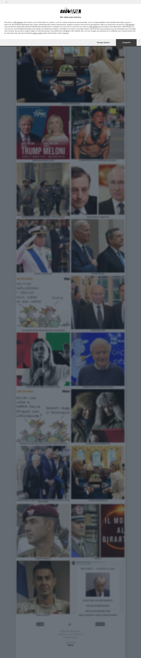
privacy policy (38, 33)
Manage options (103, 42)
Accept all (126, 42)
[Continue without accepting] (6, 2)
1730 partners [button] (18, 22)
